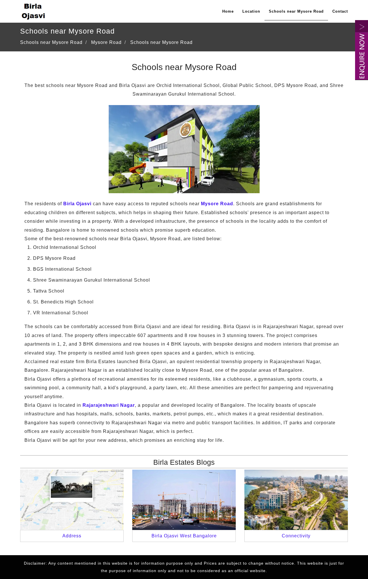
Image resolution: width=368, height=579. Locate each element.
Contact (340, 11)
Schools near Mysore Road (296, 11)
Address (71, 535)
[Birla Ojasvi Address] (72, 499)
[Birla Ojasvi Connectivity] (296, 499)
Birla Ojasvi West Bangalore (184, 535)
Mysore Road (217, 203)
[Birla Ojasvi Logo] (33, 9)
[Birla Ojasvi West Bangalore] (184, 499)
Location (251, 11)
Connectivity (296, 535)
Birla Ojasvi (77, 203)
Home (228, 11)
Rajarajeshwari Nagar (109, 405)
